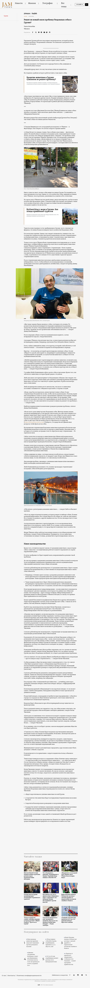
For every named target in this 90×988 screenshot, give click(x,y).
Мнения (32, 3)
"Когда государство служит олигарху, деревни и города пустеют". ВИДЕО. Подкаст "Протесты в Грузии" (32, 921)
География (47, 3)
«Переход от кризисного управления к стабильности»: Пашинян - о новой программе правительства (70, 959)
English (34, 13)
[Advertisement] (51, 840)
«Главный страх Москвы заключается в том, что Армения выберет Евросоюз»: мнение (68, 920)
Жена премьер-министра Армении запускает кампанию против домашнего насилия (32, 943)
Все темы (63, 5)
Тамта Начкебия (29, 26)
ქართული (27, 13)
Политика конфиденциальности (29, 975)
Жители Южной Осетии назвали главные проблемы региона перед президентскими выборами (32, 876)
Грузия (6, 16)
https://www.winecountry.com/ (34, 422)
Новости (19, 3)
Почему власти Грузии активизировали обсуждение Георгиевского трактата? (32, 897)
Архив (26, 16)
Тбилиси (27, 29)
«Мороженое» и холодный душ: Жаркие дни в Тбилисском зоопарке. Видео (69, 875)
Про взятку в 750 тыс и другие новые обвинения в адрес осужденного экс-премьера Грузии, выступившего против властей (50, 898)
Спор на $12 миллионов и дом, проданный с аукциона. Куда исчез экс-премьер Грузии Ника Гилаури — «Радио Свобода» (50, 921)
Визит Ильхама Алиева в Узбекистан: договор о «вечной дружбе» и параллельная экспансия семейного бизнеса (68, 898)
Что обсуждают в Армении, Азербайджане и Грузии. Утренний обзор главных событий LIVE (50, 875)
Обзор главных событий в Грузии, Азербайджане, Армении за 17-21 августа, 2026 (51, 943)
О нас (4, 975)
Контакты (11, 975)
